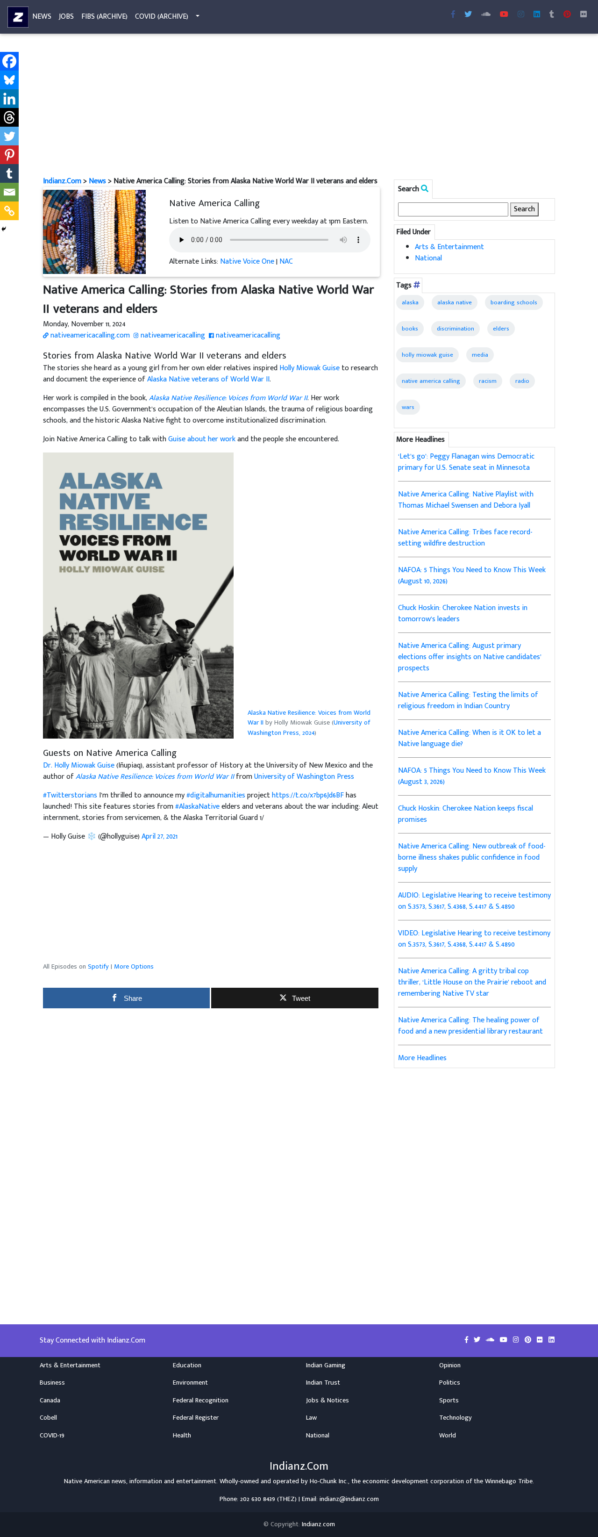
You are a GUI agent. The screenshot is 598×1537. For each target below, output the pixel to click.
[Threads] (9, 117)
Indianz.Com (62, 181)
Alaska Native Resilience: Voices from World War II (309, 718)
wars (408, 407)
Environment (190, 1382)
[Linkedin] (9, 98)
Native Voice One (247, 261)
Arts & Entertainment (449, 247)
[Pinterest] (9, 154)
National (428, 258)
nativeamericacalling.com (89, 335)
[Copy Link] (9, 210)
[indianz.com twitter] (468, 15)
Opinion (450, 1365)
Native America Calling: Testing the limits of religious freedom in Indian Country (468, 700)
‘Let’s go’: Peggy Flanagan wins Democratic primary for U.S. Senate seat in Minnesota (466, 462)
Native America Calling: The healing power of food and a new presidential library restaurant (470, 1026)
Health (182, 1435)
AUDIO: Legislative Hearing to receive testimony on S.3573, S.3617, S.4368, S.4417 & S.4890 (474, 901)
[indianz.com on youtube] (504, 15)
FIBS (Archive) (104, 16)
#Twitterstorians (70, 795)
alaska (410, 302)
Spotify (98, 966)
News (41, 16)
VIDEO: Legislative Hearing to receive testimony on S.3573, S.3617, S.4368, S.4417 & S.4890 (474, 939)
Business (52, 1382)
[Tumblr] (9, 173)
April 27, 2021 (160, 836)
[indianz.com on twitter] (478, 1340)
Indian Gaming (325, 1365)
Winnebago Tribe (509, 1481)
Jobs (66, 16)
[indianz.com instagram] (521, 15)
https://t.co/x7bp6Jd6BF (308, 795)
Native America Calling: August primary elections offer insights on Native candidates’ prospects (469, 657)
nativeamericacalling (172, 335)
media (480, 355)
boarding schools (514, 302)
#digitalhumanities (215, 795)
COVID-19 (52, 1435)
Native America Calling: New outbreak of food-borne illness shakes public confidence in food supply (472, 857)
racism (488, 381)
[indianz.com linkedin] (537, 15)
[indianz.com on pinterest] (529, 1340)
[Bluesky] (9, 80)
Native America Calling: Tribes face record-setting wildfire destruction (465, 538)
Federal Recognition (200, 1400)
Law (311, 1417)
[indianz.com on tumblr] (552, 15)
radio (522, 381)
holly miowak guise (427, 355)
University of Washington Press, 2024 (309, 728)
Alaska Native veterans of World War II (208, 379)
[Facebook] (9, 61)
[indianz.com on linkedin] (551, 1340)
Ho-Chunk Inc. (329, 1481)
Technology (455, 1417)
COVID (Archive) (161, 16)
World (447, 1435)
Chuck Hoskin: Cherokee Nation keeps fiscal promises (465, 814)
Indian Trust (323, 1382)
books (410, 328)
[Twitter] (9, 136)
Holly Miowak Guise (309, 368)
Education (187, 1365)
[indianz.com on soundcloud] (491, 1340)
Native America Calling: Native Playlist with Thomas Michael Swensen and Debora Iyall (466, 500)
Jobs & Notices (327, 1400)
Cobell (48, 1417)
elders (501, 328)
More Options (134, 966)
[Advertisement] (299, 106)
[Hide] (3, 229)
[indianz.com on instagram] (517, 1340)
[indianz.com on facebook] (467, 1340)
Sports (449, 1400)
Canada (50, 1400)
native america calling (431, 381)
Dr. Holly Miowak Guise (78, 765)
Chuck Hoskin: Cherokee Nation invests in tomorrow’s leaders (462, 613)
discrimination (455, 328)
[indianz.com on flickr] (584, 15)
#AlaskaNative (197, 806)
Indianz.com (318, 1524)
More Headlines (422, 1058)
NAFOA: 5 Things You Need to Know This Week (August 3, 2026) (472, 776)
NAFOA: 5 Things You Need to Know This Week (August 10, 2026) (472, 576)
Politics (449, 1382)
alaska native (454, 302)
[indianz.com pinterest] (567, 15)
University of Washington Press (304, 776)
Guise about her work (201, 439)
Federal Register (196, 1417)
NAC (286, 261)
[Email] (9, 192)
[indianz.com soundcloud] (485, 15)
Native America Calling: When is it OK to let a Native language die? (469, 738)
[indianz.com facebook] (453, 15)
